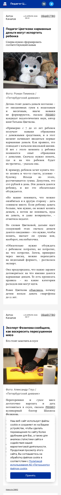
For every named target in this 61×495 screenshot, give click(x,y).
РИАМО (50, 115)
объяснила (36, 290)
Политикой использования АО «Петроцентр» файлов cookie (30, 465)
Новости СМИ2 (12, 489)
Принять (30, 475)
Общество (48, 16)
